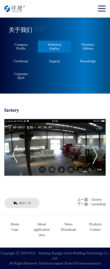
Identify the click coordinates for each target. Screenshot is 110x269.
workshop (99, 204)
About (41, 224)
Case (15, 230)
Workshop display (55, 46)
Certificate (21, 61)
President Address (88, 46)
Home (14, 224)
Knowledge (88, 61)
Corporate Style (21, 76)
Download (68, 230)
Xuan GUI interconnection (82, 263)
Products (95, 224)
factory (97, 199)
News (68, 224)
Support (54, 61)
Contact (95, 230)
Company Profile (21, 46)
